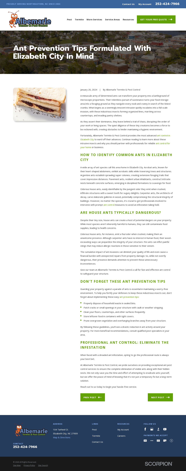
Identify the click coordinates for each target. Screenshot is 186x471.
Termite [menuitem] (79, 19)
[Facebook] (145, 429)
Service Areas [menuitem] (112, 19)
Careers (121, 435)
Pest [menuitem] (69, 19)
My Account (144, 4)
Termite (96, 435)
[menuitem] (17, 465)
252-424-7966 (167, 3)
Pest (94, 429)
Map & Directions (61, 437)
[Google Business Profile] (151, 429)
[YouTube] (164, 429)
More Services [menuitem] (94, 19)
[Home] (29, 19)
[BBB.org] (158, 429)
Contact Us (128, 4)
